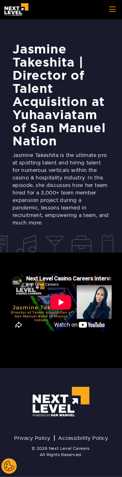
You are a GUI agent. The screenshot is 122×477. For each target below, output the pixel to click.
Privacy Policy (32, 438)
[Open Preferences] (9, 466)
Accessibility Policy (83, 438)
